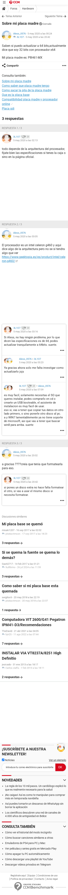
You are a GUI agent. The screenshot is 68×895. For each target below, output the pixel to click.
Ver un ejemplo (57, 760)
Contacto (39, 879)
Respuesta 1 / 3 (12, 128)
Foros (13, 8)
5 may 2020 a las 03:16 (25, 331)
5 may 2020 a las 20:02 (25, 455)
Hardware (28, 8)
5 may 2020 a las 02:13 (25, 140)
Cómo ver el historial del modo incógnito (28, 832)
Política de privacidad (22, 879)
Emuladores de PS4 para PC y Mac (25, 843)
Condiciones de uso (48, 875)
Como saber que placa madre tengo (25, 86)
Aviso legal (52, 879)
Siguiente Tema (54, 16)
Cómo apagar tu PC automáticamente (27, 853)
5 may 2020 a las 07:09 (31, 389)
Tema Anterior (13, 16)
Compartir (13, 65)
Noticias (9, 760)
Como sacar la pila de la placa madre (26, 90)
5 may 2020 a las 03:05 (25, 236)
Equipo (31, 875)
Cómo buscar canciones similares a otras (29, 837)
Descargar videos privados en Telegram (28, 864)
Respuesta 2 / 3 (12, 224)
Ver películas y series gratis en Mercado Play (30, 848)
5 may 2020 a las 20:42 (38, 37)
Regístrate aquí (18, 875)
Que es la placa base (15, 95)
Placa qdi (8, 108)
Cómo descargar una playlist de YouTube (29, 859)
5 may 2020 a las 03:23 (31, 362)
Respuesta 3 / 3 (12, 443)
